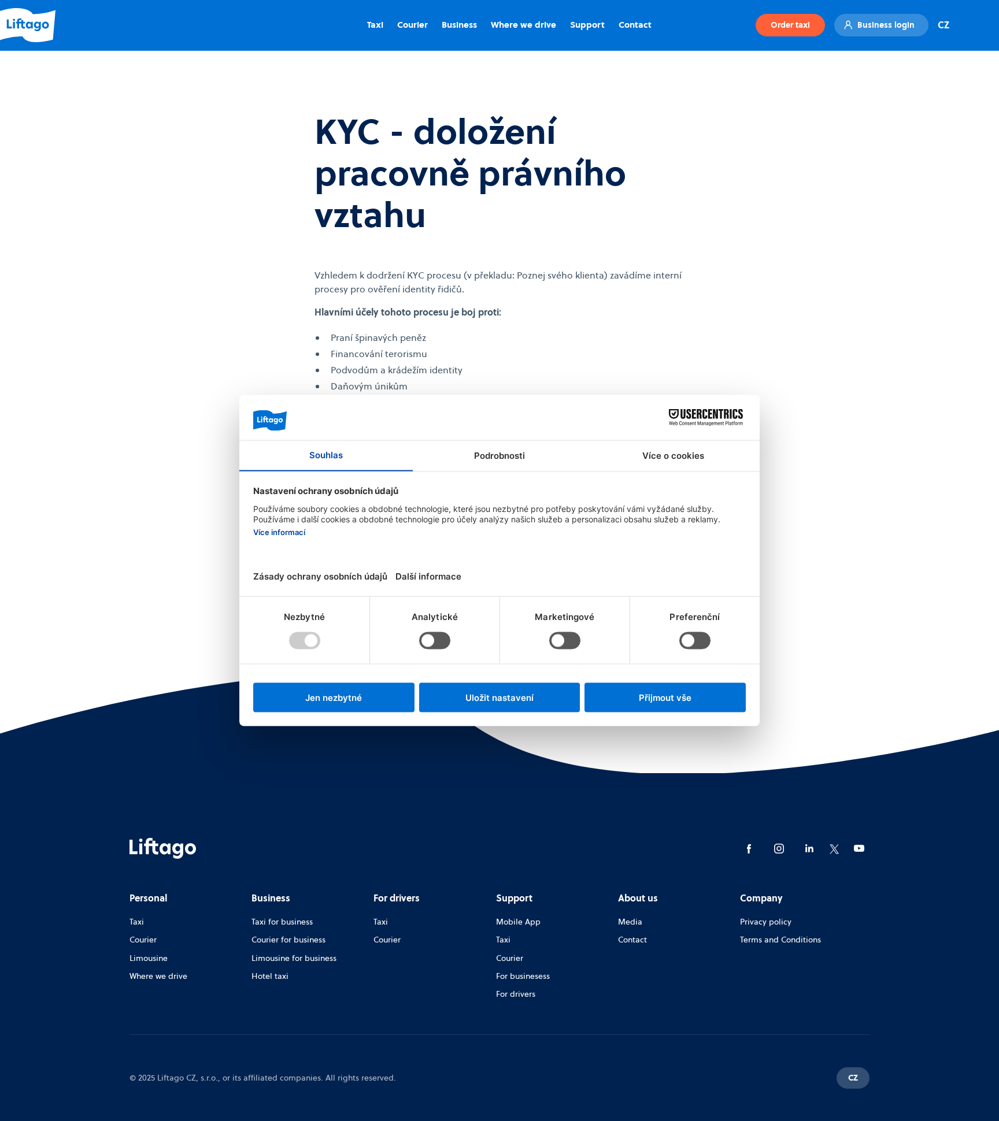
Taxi (375, 24)
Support (587, 24)
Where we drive (523, 24)
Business (459, 24)
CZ (943, 24)
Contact (635, 24)
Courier (412, 24)
